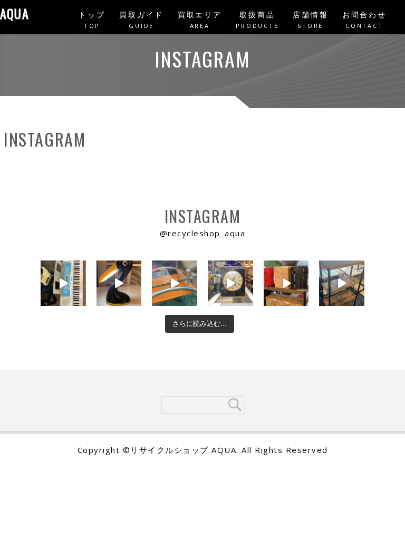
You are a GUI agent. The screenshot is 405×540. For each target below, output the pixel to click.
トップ (92, 19)
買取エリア (200, 19)
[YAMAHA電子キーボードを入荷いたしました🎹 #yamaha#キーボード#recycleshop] (63, 283)
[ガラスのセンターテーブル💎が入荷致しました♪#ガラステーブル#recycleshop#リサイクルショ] (174, 283)
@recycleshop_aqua (203, 233)
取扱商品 (257, 19)
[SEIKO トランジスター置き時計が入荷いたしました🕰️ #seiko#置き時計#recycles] (230, 283)
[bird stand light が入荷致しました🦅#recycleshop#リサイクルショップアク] (119, 283)
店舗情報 (310, 19)
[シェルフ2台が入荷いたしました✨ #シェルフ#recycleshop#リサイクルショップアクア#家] (341, 283)
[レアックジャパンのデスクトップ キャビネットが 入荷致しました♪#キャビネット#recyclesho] (286, 283)
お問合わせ (364, 19)
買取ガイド (141, 19)
